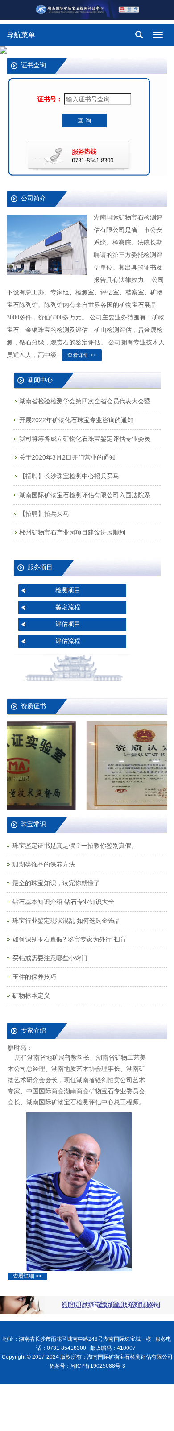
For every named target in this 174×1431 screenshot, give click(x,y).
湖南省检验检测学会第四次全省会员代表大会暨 (84, 401)
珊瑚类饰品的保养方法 (43, 864)
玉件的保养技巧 (34, 976)
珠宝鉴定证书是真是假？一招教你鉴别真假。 (74, 845)
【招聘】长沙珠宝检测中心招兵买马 (69, 476)
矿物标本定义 (31, 995)
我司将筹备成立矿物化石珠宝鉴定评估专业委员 (84, 438)
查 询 (84, 120)
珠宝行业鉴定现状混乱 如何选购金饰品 (66, 920)
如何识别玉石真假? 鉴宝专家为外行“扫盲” (70, 939)
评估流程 (67, 640)
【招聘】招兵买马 (44, 513)
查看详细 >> (81, 355)
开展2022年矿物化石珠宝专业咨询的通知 (76, 419)
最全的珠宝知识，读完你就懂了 (56, 883)
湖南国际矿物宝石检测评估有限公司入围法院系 (84, 494)
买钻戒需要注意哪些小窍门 (49, 958)
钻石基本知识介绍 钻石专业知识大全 (63, 901)
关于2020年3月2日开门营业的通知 (67, 457)
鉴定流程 (67, 606)
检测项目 (67, 589)
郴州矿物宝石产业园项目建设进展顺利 (72, 532)
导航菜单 (21, 35)
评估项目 (67, 623)
